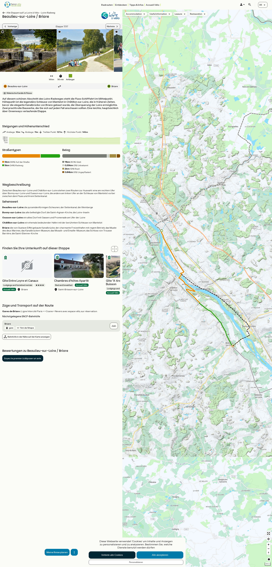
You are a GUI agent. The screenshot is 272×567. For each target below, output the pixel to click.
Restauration (196, 14)
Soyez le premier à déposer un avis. (22, 358)
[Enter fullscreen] (268, 533)
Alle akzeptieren (160, 555)
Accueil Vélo (152, 4)
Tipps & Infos (136, 4)
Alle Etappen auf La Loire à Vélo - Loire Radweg (30, 12)
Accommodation (134, 14)
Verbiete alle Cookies (112, 555)
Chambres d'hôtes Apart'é (71, 280)
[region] (197, 288)
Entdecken (121, 4)
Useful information (158, 14)
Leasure (178, 14)
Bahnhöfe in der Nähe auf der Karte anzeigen (29, 336)
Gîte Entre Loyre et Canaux (20, 280)
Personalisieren (136, 562)
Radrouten (107, 4)
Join (114, 325)
